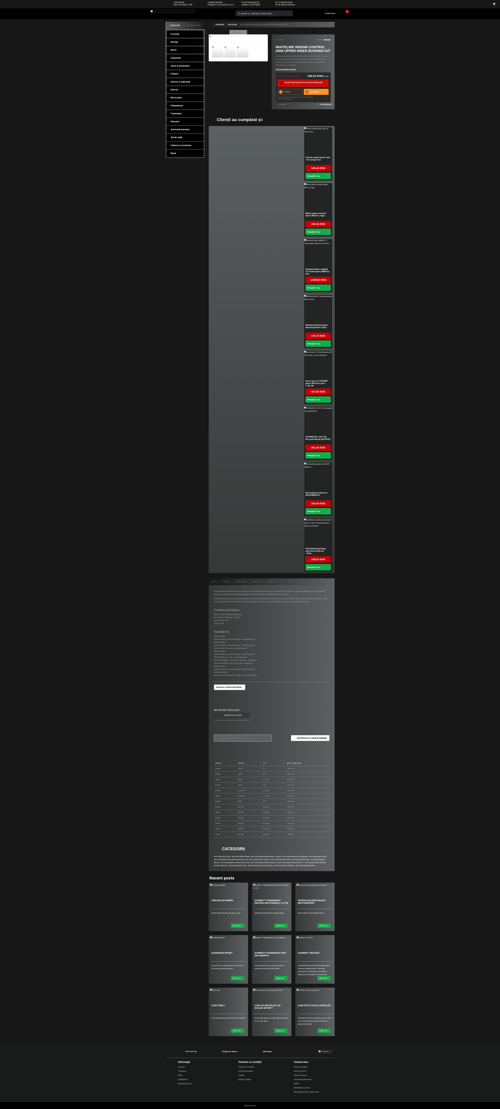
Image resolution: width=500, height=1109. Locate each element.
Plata (180, 1075)
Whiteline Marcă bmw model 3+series (266, 857)
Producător (319, 40)
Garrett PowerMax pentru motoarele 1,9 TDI (271, 901)
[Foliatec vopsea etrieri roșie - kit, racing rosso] (318, 141)
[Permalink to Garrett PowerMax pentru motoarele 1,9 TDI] (271, 887)
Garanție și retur (185, 1083)
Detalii (214, 582)
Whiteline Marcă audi (318, 857)
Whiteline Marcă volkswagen (295, 857)
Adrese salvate (300, 1075)
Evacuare (175, 121)
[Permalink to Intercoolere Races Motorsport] (315, 885)
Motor (174, 50)
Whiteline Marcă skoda (305, 866)
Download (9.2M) (232, 715)
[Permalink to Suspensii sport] (228, 937)
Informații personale (302, 1079)
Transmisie (176, 113)
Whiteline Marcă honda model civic (235, 863)
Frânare (174, 74)
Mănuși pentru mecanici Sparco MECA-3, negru (315, 214)
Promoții (175, 34)
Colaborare (183, 1079)
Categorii (175, 25)
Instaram (481, 4)
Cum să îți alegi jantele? (314, 1005)
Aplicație (270, 582)
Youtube (487, 4)
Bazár (173, 153)
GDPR (296, 1083)
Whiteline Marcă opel (301, 860)
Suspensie (176, 58)
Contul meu (301, 1062)
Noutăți (174, 42)
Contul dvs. (330, 13)
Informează (314, 92)
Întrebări (286, 92)
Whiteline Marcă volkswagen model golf (231, 860)
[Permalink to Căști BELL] (228, 990)
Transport (182, 1071)
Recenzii (226, 582)
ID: (276, 40)
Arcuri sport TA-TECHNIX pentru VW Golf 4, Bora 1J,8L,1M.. (316, 383)
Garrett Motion (308, 953)
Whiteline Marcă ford (238, 866)
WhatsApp (224, 13)
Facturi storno (300, 1071)
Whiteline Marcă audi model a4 (264, 863)
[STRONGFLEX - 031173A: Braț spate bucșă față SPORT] (318, 421)
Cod (278, 104)
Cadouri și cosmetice (181, 145)
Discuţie (256, 582)
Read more (237, 926)
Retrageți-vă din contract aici (306, 1092)
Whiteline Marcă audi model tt (291, 863)
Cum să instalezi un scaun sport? (267, 1006)
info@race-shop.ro (230, 1051)
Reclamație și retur (302, 1088)
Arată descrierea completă (286, 69)
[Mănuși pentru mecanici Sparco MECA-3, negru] (318, 197)
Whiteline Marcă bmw (241, 857)
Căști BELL (218, 1005)
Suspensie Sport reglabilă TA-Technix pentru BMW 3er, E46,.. (317, 271)
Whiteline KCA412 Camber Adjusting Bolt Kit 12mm (316, 326)
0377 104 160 (209, 13)
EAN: (318, 104)
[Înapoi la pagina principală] (210, 24)
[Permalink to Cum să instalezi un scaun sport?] (271, 990)
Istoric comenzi (300, 1067)
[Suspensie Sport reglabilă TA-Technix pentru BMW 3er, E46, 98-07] (318, 253)
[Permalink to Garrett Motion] (315, 937)
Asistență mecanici (180, 129)
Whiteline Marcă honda (281, 860)
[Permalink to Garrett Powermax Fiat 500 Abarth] (271, 937)
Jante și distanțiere (180, 66)
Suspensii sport (222, 953)
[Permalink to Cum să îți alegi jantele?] (315, 990)
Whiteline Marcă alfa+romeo (260, 866)
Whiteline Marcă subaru (259, 860)
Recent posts (221, 878)
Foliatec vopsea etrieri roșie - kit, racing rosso (317, 158)
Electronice (176, 97)
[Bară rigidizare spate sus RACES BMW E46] (318, 477)
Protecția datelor (245, 1071)
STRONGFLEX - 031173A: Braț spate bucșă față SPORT (318, 438)
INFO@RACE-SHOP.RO (216, 13)
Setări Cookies (244, 1079)
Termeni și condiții (246, 1067)
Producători (194, 25)
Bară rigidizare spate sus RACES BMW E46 (316, 494)
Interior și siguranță (180, 82)
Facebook (476, 4)
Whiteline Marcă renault (284, 866)
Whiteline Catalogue (226, 710)
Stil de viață (176, 137)
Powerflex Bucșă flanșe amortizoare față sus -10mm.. (315, 551)
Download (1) (241, 582)
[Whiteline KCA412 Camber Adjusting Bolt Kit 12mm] (318, 309)
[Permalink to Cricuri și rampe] (228, 885)
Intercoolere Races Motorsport (311, 901)
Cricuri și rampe (222, 900)
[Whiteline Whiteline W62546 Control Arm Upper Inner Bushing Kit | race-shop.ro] (217, 51)
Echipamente (177, 105)
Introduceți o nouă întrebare (312, 738)
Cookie (241, 1075)
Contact (181, 1067)
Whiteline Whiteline (222, 857)
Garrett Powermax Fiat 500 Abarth (270, 954)
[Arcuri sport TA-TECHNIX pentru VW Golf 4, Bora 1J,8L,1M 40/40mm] (318, 365)
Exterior (175, 89)
